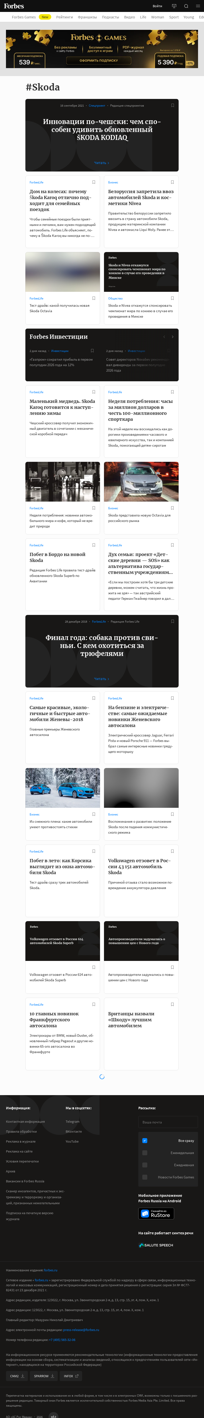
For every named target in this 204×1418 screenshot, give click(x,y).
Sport (174, 16)
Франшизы (87, 16)
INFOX (68, 1376)
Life (143, 16)
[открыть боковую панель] (174, 6)
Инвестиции (59, 351)
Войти (157, 6)
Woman (157, 16)
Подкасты (110, 16)
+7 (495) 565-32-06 (62, 1339)
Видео (129, 16)
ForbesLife (36, 182)
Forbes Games (30, 16)
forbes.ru (50, 1270)
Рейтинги (64, 16)
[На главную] (14, 5)
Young (189, 16)
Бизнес (113, 182)
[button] (198, 6)
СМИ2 (14, 1376)
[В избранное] (173, 105)
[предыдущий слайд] (164, 337)
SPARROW (41, 1376)
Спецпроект (97, 105)
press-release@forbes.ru (81, 1330)
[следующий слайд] (172, 337)
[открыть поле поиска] (186, 6)
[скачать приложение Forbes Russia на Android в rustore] (156, 1213)
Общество (115, 298)
